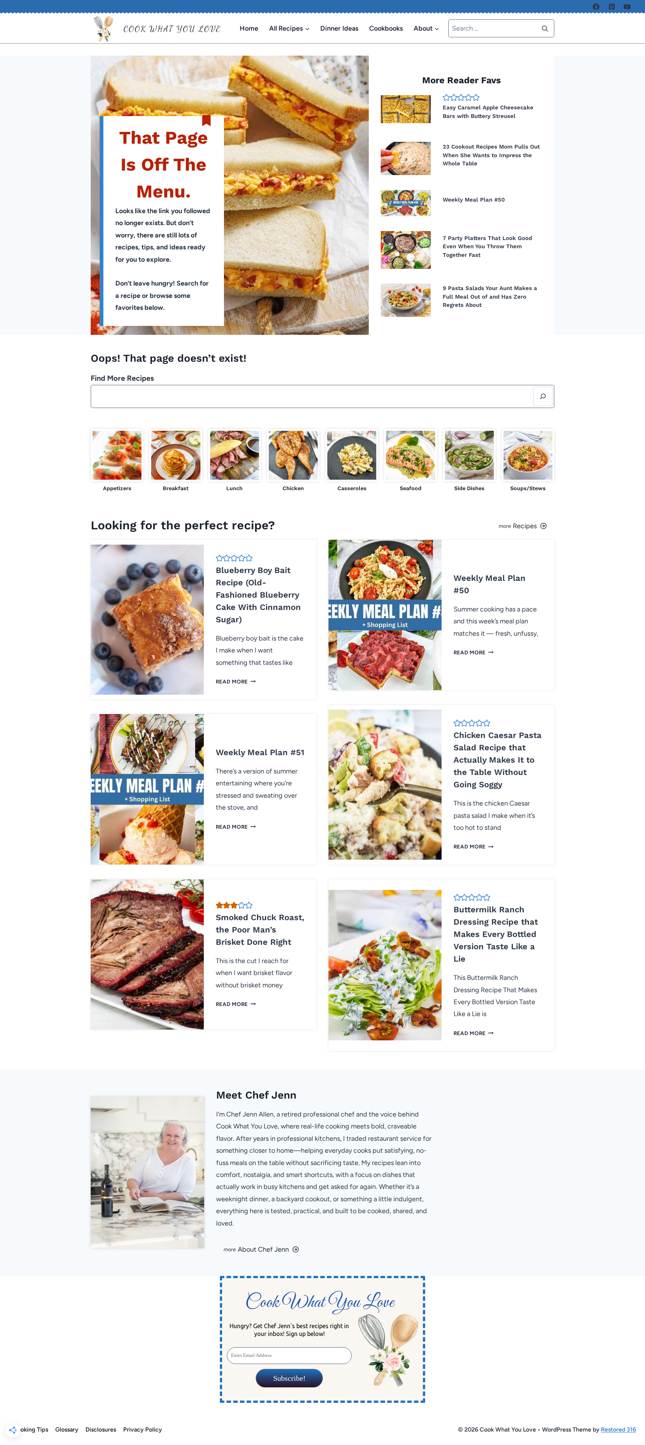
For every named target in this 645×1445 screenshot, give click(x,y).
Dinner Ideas (339, 28)
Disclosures (100, 1429)
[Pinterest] (611, 6)
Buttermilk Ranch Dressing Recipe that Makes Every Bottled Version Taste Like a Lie (496, 934)
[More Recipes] (441, 525)
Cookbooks (386, 28)
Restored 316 (618, 1429)
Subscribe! (289, 1378)
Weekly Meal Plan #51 (260, 752)
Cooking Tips (30, 1429)
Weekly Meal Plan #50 (474, 199)
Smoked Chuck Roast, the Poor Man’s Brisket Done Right (260, 930)
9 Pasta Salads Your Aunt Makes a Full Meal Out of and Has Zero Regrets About (490, 296)
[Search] (542, 396)
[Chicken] (293, 461)
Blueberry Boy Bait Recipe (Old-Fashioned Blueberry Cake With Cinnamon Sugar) (258, 595)
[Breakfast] (175, 461)
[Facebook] (596, 6)
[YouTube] (627, 6)
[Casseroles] (351, 461)
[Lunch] (234, 461)
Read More (234, 681)
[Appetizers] (117, 461)
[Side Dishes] (469, 461)
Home (249, 28)
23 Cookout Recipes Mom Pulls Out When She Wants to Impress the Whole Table (491, 155)
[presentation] (406, 109)
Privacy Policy (142, 1429)
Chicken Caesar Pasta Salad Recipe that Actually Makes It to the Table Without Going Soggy (498, 760)
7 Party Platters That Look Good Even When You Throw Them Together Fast (487, 246)
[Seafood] (410, 461)
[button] (446, 97)
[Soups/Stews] (528, 461)
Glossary (66, 1429)
